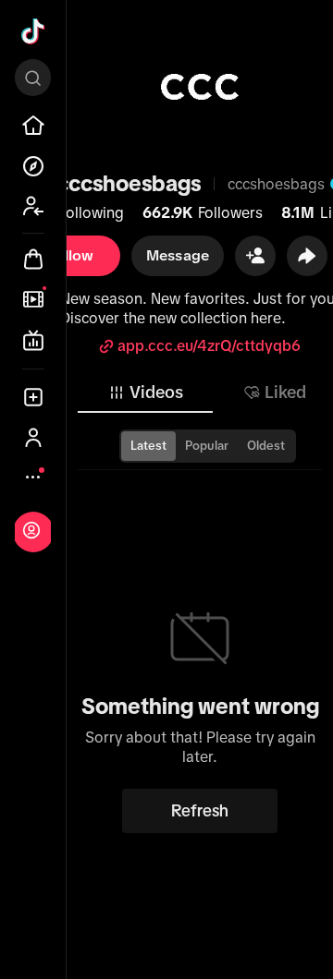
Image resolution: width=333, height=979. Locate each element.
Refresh (199, 811)
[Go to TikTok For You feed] (33, 31)
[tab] (145, 392)
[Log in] (31, 530)
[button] (255, 256)
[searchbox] (33, 77)
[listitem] (33, 125)
